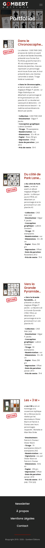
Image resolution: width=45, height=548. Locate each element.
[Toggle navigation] (41, 5)
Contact (22, 526)
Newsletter (22, 504)
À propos (22, 511)
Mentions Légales (22, 518)
